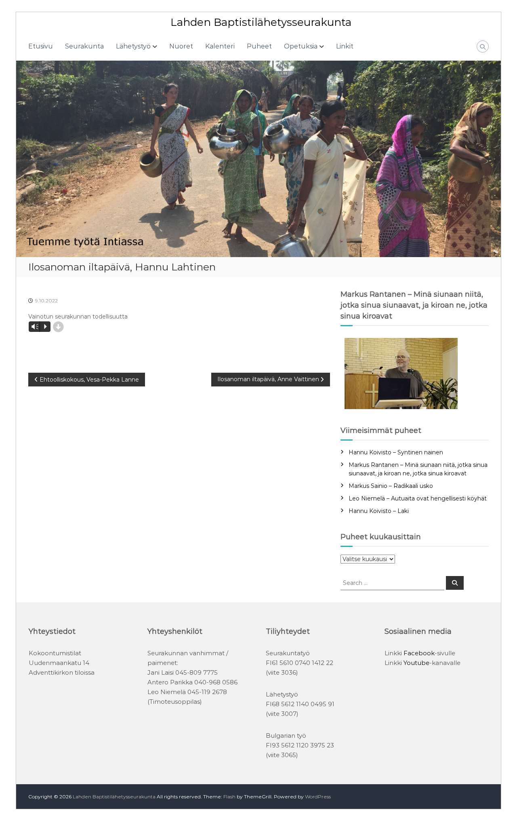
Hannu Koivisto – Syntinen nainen (396, 452)
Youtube (416, 663)
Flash (229, 797)
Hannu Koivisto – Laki (379, 511)
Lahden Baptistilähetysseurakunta (260, 22)
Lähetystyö (133, 46)
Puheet (259, 46)
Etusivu (40, 46)
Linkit (344, 46)
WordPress (318, 797)
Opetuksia (300, 46)
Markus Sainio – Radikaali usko (391, 486)
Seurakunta (84, 46)
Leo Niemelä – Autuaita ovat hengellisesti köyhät (418, 498)
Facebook (419, 653)
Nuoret (181, 46)
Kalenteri (220, 46)
